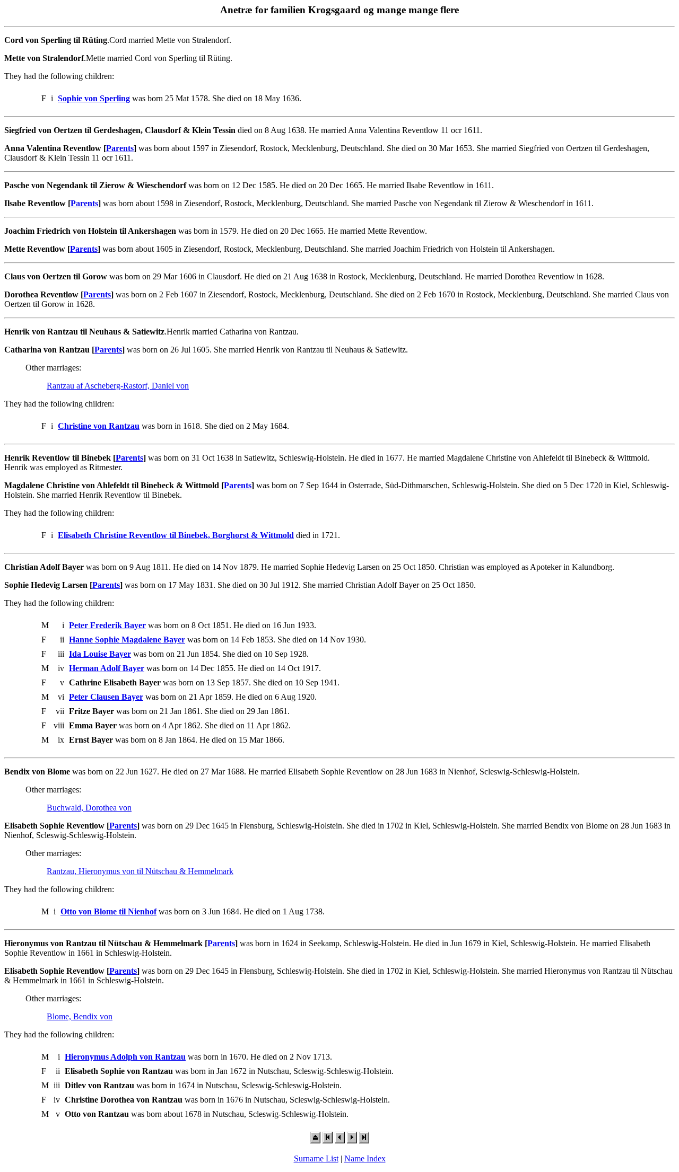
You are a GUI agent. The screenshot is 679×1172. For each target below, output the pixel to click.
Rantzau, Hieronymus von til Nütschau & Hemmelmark (140, 871)
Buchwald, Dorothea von (89, 807)
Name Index (365, 1158)
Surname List (316, 1158)
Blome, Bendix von (79, 1016)
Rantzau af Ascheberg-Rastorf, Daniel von (118, 385)
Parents (120, 148)
